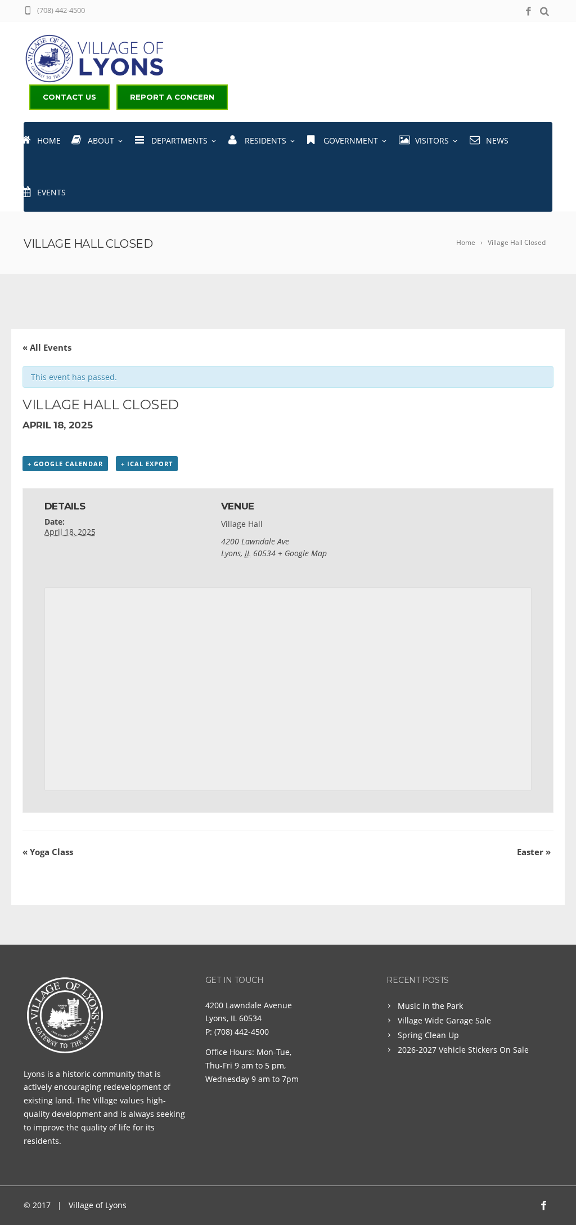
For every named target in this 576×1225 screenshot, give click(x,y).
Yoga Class (47, 851)
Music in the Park (430, 1005)
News (497, 140)
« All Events (46, 347)
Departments (179, 140)
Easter (534, 851)
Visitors (432, 140)
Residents (265, 140)
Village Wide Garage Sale (444, 1020)
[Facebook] (528, 11)
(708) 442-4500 (241, 1031)
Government (350, 140)
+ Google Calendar (65, 463)
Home (49, 140)
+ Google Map (302, 553)
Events (51, 192)
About (101, 140)
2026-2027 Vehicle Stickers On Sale (463, 1049)
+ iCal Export (147, 463)
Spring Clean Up (428, 1035)
